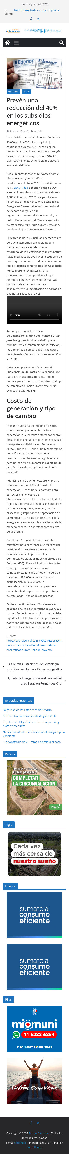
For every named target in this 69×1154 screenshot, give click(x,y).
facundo (38, 131)
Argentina (13, 91)
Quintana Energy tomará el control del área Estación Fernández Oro (35, 681)
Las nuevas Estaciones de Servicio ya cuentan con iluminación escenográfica (34, 666)
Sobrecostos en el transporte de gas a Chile (29, 716)
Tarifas (26, 91)
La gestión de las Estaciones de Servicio (27, 710)
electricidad (21, 187)
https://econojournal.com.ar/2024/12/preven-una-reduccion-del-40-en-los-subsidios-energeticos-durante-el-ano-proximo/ (34, 645)
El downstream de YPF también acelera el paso (32, 742)
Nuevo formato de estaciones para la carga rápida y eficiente (37, 11)
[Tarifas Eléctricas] (7, 42)
